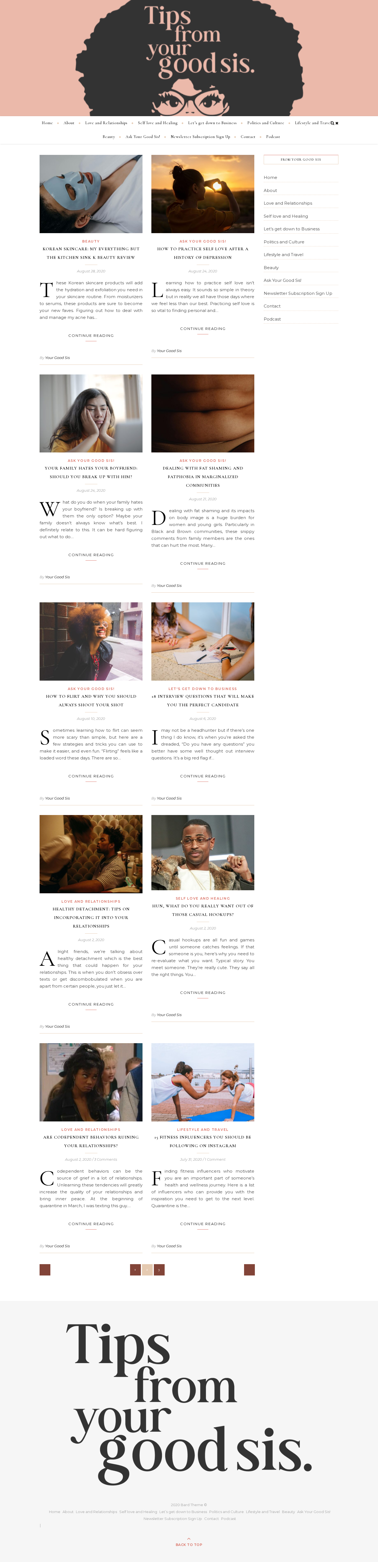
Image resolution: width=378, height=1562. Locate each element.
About (69, 123)
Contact (248, 136)
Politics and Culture (265, 123)
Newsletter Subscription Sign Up (200, 136)
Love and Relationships (106, 123)
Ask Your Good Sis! (143, 136)
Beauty (109, 136)
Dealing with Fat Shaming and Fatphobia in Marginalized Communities (203, 476)
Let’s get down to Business (212, 123)
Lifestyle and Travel (313, 123)
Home (47, 123)
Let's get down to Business (203, 689)
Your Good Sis (57, 357)
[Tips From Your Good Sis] (189, 58)
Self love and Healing (158, 123)
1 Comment (215, 1159)
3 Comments (105, 1159)
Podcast (273, 136)
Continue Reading (91, 335)
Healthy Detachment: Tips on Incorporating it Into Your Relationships (91, 917)
